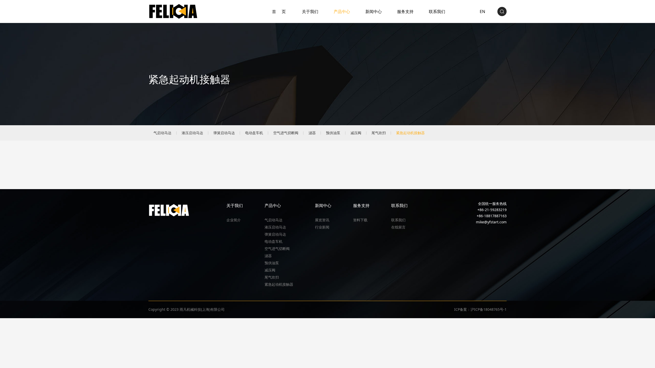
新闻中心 (373, 11)
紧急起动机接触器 (410, 132)
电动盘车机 (254, 132)
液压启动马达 (192, 132)
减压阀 (356, 132)
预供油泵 (333, 132)
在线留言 (398, 227)
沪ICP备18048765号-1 (489, 309)
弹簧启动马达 (224, 132)
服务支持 (405, 11)
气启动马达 (162, 132)
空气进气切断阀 (285, 132)
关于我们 (310, 11)
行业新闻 (322, 227)
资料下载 (360, 219)
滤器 (312, 132)
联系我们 (437, 11)
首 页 (279, 11)
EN (482, 11)
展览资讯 (322, 219)
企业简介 (233, 219)
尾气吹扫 (379, 132)
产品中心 (342, 11)
